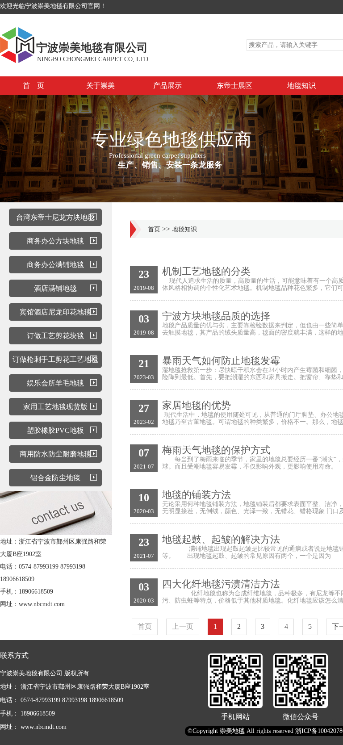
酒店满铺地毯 (55, 288)
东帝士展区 (234, 85)
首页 (154, 229)
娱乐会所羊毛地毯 (55, 383)
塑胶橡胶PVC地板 (55, 430)
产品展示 (167, 85)
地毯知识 (301, 85)
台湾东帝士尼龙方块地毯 (55, 217)
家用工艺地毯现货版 (55, 406)
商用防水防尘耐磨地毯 (55, 454)
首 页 (33, 85)
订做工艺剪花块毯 (55, 335)
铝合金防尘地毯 (55, 477)
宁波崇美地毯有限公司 (92, 48)
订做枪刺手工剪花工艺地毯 (55, 359)
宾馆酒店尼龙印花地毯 (55, 312)
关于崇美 (100, 85)
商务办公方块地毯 (55, 241)
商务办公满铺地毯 (55, 264)
